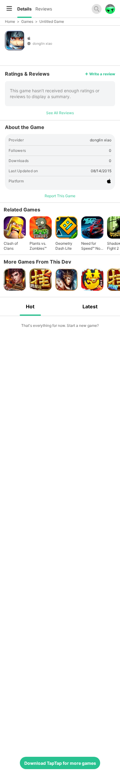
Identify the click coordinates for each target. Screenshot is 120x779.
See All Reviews (60, 112)
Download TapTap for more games (60, 763)
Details (24, 8)
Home (10, 21)
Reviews (43, 8)
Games (27, 21)
